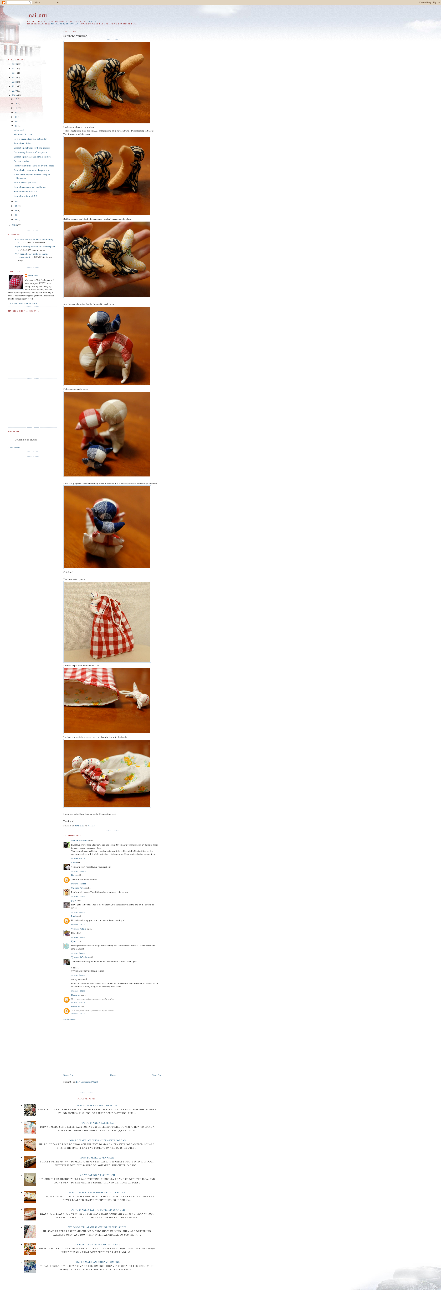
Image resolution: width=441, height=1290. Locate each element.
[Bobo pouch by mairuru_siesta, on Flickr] (107, 661)
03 (16, 210)
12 (16, 99)
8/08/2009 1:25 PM (78, 991)
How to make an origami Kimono (97, 1261)
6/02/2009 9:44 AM (78, 858)
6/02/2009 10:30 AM (78, 871)
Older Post (157, 1075)
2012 (14, 81)
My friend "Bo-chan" (23, 134)
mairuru (37, 15)
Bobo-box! (19, 129)
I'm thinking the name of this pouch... (31, 152)
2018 (14, 63)
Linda (74, 916)
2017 (14, 68)
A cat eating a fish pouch (97, 1175)
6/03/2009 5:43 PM (78, 975)
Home (113, 1075)
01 (16, 219)
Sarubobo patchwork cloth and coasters (32, 147)
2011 (14, 86)
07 (16, 121)
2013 (14, 77)
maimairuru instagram (65, 24)
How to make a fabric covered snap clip (97, 1209)
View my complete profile (22, 303)
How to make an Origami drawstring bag (97, 1140)
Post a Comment (69, 1019)
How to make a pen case (25, 182)
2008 (14, 225)
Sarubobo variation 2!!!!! (25, 195)
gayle (73, 900)
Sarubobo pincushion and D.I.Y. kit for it (32, 156)
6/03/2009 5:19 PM (78, 953)
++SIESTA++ (92, 21)
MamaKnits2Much (80, 840)
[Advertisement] (92, 1046)
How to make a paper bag (97, 1122)
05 (16, 201)
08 (16, 116)
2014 (14, 72)
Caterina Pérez (78, 887)
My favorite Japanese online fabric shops (97, 1227)
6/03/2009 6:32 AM (78, 925)
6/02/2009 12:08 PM (78, 884)
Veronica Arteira (78, 928)
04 (16, 205)
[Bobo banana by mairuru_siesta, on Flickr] (107, 123)
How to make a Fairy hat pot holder (30, 138)
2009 (14, 95)
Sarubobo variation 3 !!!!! (25, 191)
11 (16, 103)
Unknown (75, 995)
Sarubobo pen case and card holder (30, 186)
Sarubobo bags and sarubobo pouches (31, 170)
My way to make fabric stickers (97, 1244)
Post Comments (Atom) (87, 1081)
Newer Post (68, 1075)
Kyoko (74, 941)
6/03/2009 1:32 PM (78, 937)
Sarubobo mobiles (22, 143)
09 (16, 112)
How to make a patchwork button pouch (97, 1192)
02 (16, 214)
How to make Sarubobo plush (97, 1105)
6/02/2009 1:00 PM (78, 896)
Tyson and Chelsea (80, 957)
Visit (14, 447)
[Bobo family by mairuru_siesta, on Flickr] (107, 385)
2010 (14, 90)
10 (16, 107)
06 (16, 125)
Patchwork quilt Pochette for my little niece (34, 165)
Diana (74, 875)
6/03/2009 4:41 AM (78, 912)
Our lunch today (21, 161)
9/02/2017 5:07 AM (78, 1002)
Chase (74, 862)
